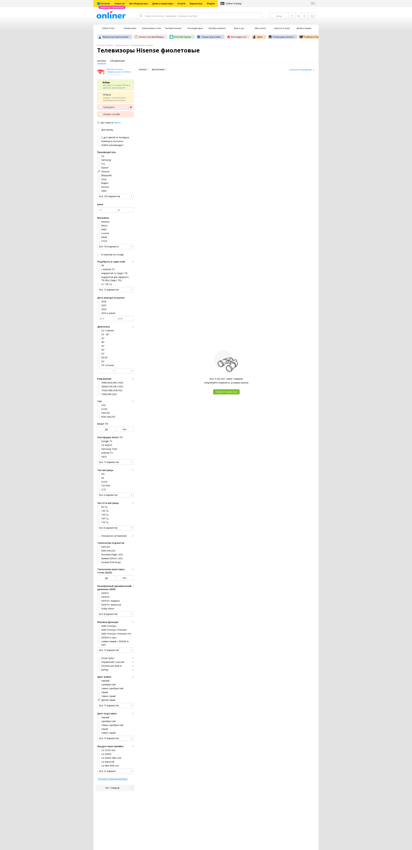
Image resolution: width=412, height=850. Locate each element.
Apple (259, 36)
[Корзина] (312, 16)
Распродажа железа (283, 36)
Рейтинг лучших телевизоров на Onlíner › (119, 70)
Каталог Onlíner (105, 45)
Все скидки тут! (239, 36)
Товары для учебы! (211, 36)
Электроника (122, 45)
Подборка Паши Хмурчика (317, 36)
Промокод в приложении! (115, 36)
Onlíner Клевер (234, 3)
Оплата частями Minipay (151, 36)
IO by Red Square (182, 36)
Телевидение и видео (142, 45)
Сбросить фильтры (226, 391)
